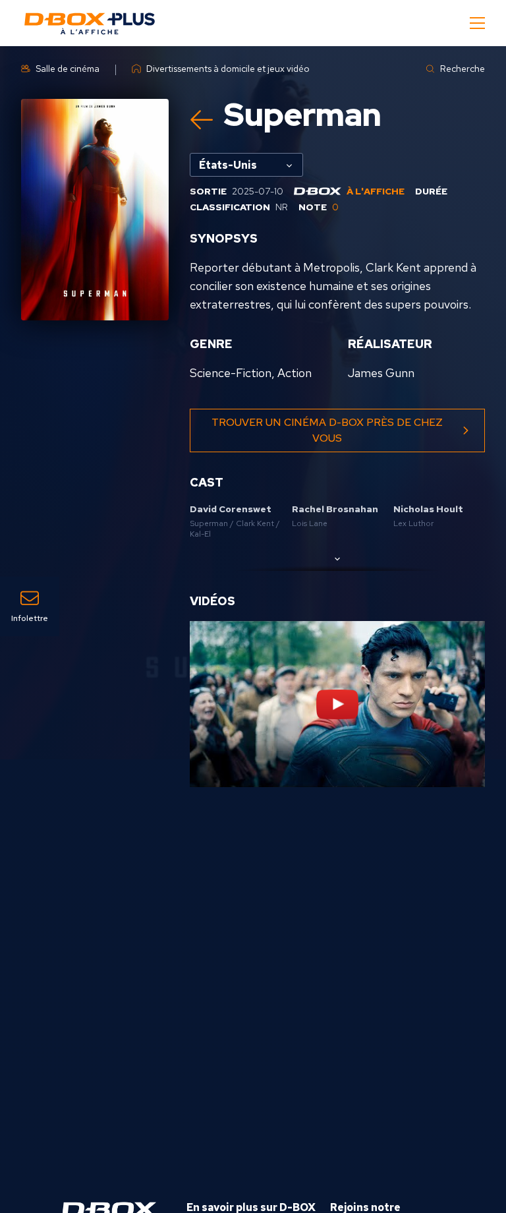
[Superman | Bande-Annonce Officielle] (337, 704)
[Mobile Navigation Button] (477, 23)
